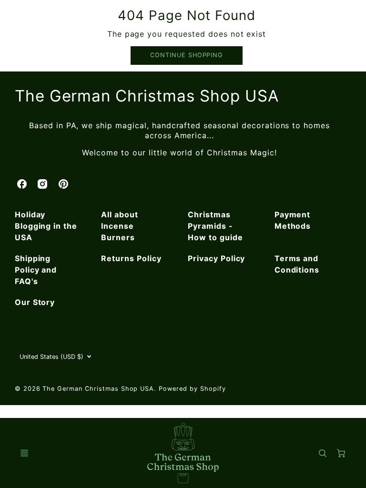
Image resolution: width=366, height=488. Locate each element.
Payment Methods (292, 220)
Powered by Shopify (192, 388)
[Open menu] (24, 453)
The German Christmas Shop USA (147, 95)
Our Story (35, 302)
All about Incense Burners (119, 226)
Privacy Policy (216, 258)
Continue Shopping (186, 55)
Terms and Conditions (297, 264)
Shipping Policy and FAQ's (36, 270)
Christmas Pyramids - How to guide (215, 226)
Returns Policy (131, 258)
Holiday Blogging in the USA (46, 226)
